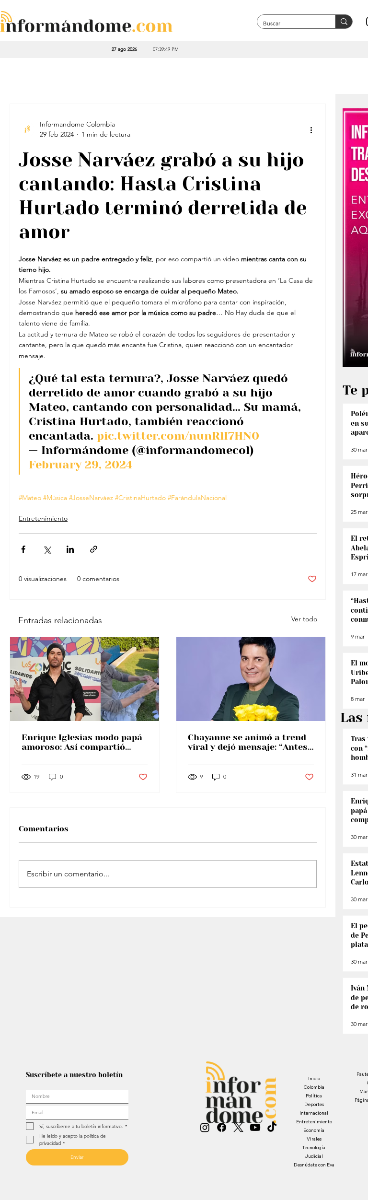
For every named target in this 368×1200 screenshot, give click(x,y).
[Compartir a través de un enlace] (93, 549)
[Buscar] (343, 21)
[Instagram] (205, 1127)
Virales (314, 1139)
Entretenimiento (43, 518)
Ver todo (304, 619)
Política (314, 1096)
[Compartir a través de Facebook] (23, 549)
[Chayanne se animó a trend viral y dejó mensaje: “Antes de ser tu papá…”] (250, 679)
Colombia (313, 1087)
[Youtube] (255, 1127)
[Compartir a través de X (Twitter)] (46, 549)
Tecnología (313, 1147)
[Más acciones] (311, 129)
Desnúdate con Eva (314, 1165)
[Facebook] (222, 1127)
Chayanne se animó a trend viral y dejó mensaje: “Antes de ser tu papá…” (248, 742)
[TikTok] (272, 1127)
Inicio (314, 1078)
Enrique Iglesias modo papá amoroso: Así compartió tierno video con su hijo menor (82, 742)
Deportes (314, 1104)
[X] (238, 1127)
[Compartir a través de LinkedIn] (70, 549)
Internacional (313, 1113)
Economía (313, 1130)
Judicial (314, 1156)
